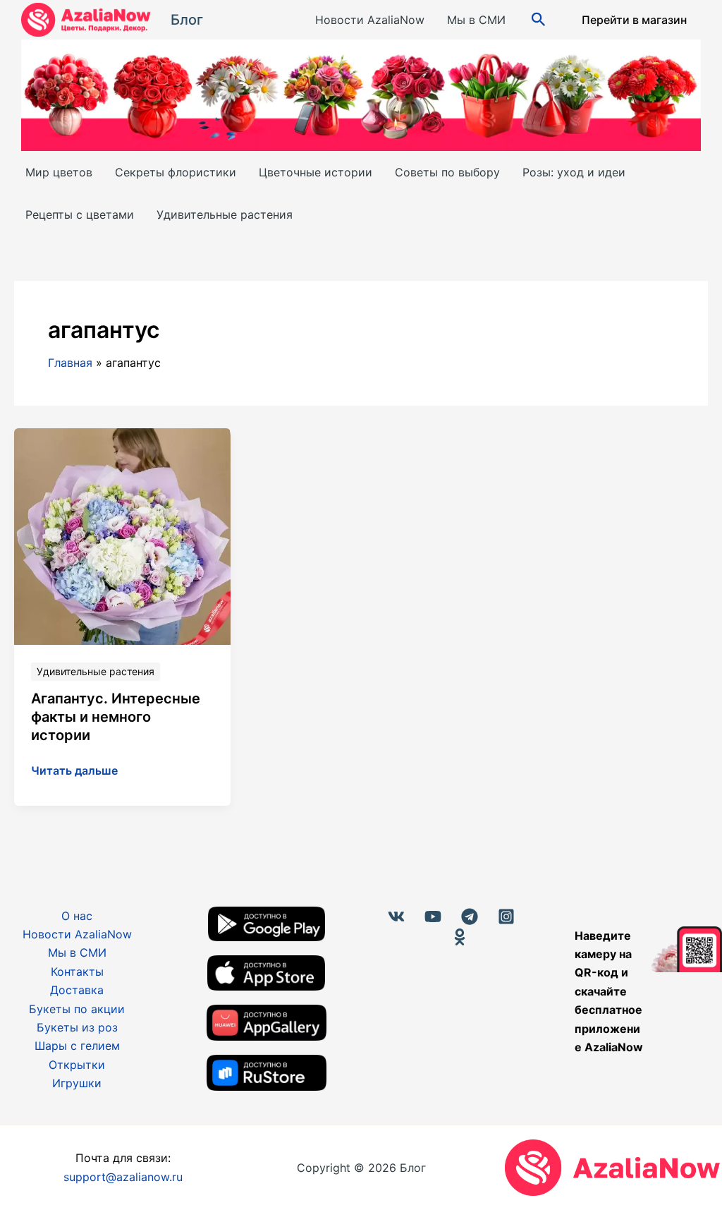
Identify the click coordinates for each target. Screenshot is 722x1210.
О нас (76, 916)
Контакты (77, 971)
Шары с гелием (77, 1046)
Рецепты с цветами (79, 214)
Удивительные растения (225, 214)
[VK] (396, 916)
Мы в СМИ (476, 20)
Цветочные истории (315, 172)
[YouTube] (433, 916)
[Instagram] (506, 916)
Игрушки (77, 1083)
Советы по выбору (447, 172)
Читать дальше (74, 771)
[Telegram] (469, 916)
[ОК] (460, 937)
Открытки (77, 1065)
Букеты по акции (77, 1009)
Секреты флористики (175, 172)
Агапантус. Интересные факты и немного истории (115, 717)
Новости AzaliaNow (369, 20)
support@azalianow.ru (123, 1177)
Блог (187, 19)
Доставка (77, 990)
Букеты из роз (77, 1027)
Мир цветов (58, 172)
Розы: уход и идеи (573, 172)
